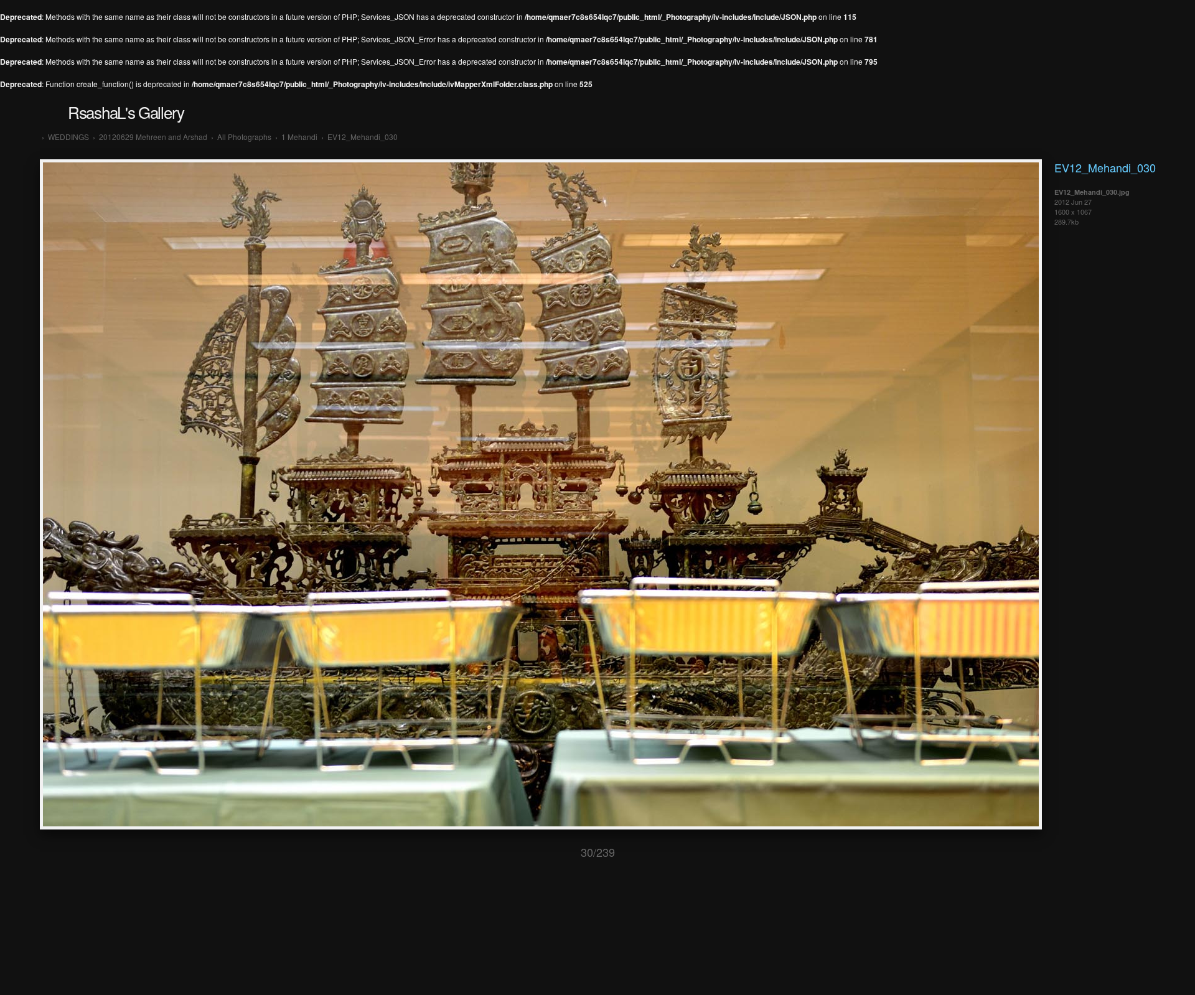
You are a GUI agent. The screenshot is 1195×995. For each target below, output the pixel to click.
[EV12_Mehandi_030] (541, 825)
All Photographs (244, 136)
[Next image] (655, 852)
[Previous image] (540, 852)
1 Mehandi (299, 136)
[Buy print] (697, 852)
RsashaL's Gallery (126, 111)
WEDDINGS (68, 136)
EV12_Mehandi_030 (362, 136)
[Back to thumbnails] (498, 852)
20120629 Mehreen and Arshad (153, 136)
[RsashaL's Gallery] (34, 136)
